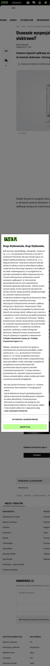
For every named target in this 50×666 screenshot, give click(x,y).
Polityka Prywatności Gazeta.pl (16, 338)
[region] (25, 333)
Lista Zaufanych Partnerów (15, 411)
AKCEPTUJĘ (25, 427)
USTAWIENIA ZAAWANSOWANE (25, 419)
